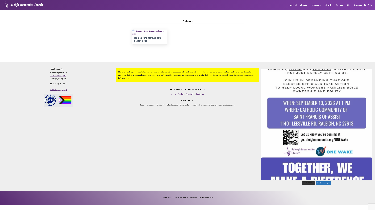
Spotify (189, 94)
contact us (222, 75)
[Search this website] (371, 5)
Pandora (181, 94)
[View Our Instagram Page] (368, 5)
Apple (173, 94)
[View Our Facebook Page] (365, 5)
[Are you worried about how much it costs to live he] (316, 124)
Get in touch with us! (58, 90)
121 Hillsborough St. (58, 75)
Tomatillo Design (208, 197)
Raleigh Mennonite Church (23, 4)
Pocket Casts (198, 94)
